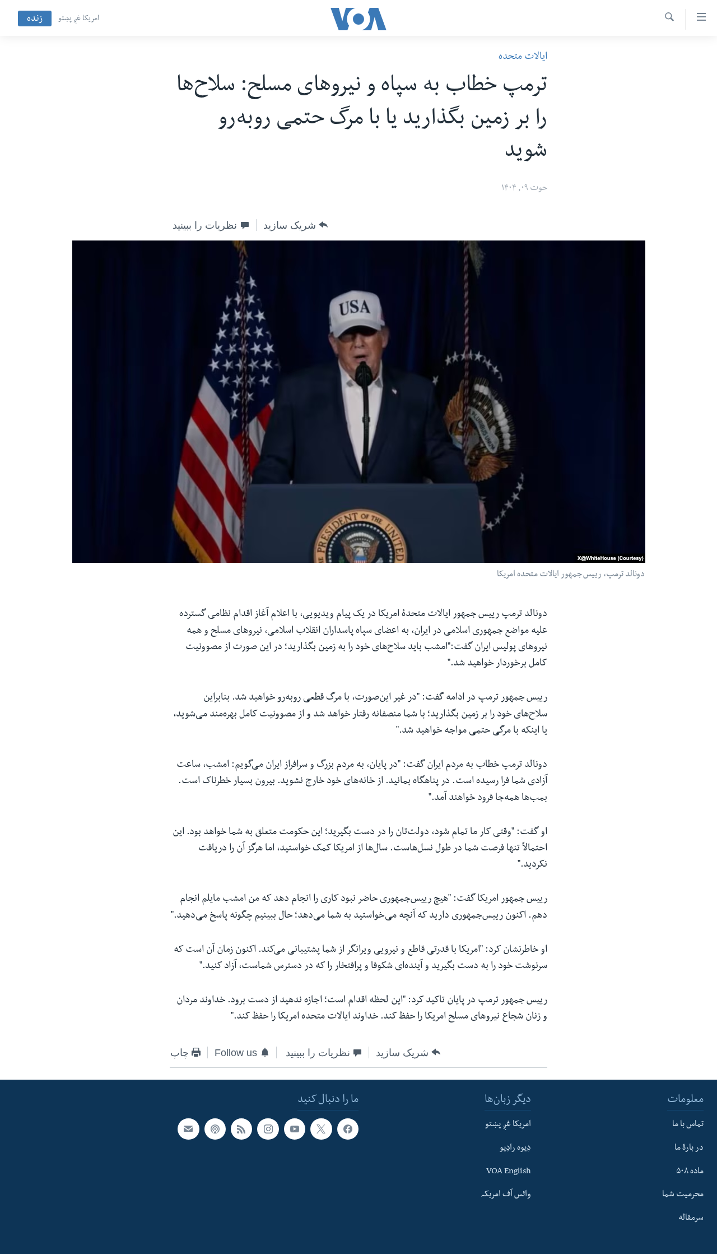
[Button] (295, 225)
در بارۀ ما (689, 1149)
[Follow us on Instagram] (267, 1129)
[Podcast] (215, 1129)
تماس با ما (688, 1125)
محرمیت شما (683, 1195)
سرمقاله (691, 1219)
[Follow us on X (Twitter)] (321, 1129)
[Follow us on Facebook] (347, 1129)
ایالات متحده (523, 57)
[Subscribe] (188, 1129)
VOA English (508, 1172)
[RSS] (241, 1129)
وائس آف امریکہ (506, 1195)
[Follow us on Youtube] (294, 1129)
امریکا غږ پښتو (78, 19)
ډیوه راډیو (515, 1149)
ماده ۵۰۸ (690, 1172)
